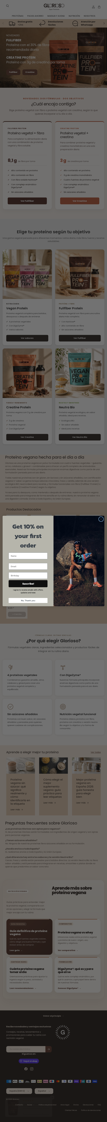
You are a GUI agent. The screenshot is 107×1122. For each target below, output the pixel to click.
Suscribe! (28, 584)
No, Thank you (28, 600)
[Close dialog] (101, 519)
